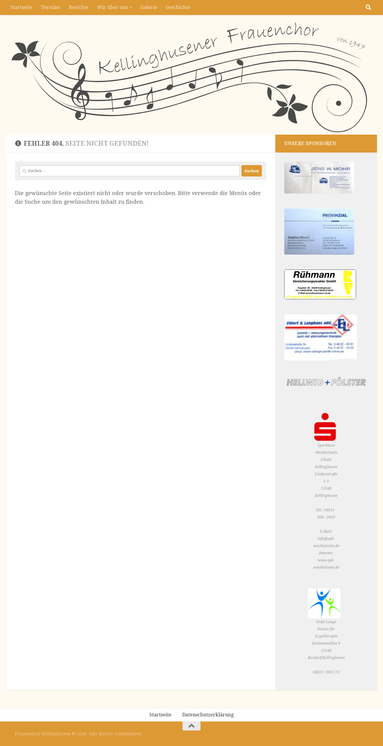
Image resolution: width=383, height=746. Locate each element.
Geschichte (177, 7)
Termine (50, 7)
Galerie (148, 7)
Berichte (79, 7)
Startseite (21, 7)
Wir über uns (112, 7)
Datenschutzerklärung (208, 715)
